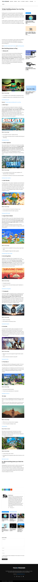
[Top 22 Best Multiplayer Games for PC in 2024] (13, 516)
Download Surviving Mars (6, 288)
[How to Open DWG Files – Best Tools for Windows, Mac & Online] (31, 28)
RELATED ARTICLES (5, 511)
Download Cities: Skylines (6, 177)
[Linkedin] (9, 490)
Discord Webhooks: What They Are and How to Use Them (31, 57)
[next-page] (3, 533)
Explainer (31, 1)
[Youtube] (23, 576)
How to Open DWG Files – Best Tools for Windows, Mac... (31, 33)
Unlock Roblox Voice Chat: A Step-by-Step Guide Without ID (20, 520)
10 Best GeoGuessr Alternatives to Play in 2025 (5, 520)
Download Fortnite (5, 359)
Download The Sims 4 (5, 393)
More (3, 4)
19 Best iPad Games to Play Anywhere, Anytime (13, 529)
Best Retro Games (7, 45)
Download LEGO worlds (6, 213)
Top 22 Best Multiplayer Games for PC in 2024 (13, 520)
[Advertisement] (13, 31)
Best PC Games (13, 45)
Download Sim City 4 (5, 140)
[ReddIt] (11, 490)
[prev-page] (2, 533)
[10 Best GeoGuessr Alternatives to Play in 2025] (5, 516)
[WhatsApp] (3, 490)
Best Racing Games (20, 45)
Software (23, 1)
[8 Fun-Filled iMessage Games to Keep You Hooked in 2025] (5, 525)
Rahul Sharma (4, 10)
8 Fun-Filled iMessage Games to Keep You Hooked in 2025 (5, 530)
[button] (35, 1)
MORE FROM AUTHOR (13, 511)
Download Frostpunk (5, 323)
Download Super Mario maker (7, 253)
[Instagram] (10, 507)
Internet (15, 1)
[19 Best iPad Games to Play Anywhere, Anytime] (13, 525)
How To (19, 1)
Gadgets (26, 1)
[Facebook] (5, 490)
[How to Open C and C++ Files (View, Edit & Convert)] (31, 88)
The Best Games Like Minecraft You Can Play (13, 102)
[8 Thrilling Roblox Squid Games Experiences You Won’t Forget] (20, 525)
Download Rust (4, 426)
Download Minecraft (5, 99)
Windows (11, 1)
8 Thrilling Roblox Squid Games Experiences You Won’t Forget (20, 530)
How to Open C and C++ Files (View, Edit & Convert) (30, 92)
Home (2, 7)
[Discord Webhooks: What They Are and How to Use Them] (31, 52)
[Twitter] (7, 490)
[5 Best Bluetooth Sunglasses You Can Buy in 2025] (31, 64)
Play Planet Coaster (5, 459)
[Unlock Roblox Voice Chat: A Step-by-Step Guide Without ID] (20, 516)
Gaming (5, 7)
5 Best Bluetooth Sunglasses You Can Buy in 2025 (31, 68)
